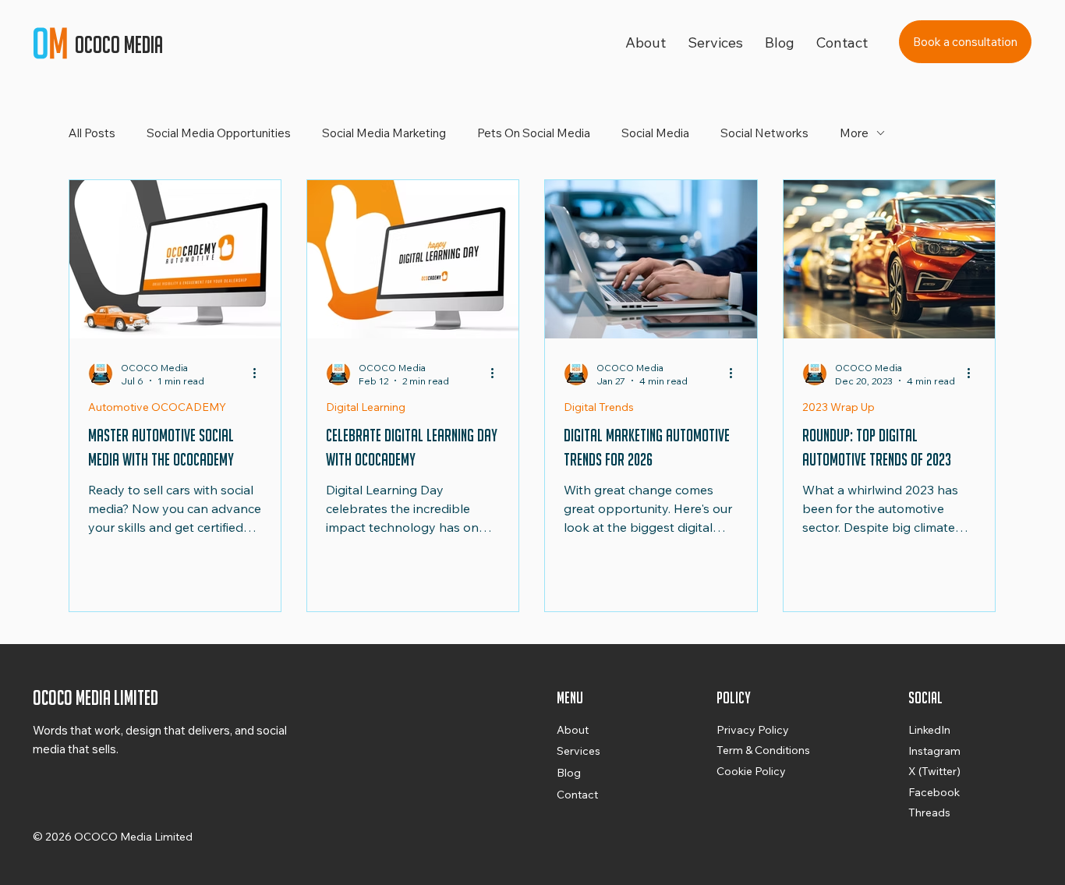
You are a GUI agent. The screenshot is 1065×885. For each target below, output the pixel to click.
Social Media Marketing (384, 133)
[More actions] (259, 373)
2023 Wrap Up (838, 407)
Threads (929, 812)
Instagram (934, 751)
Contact (577, 795)
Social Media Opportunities (219, 133)
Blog (569, 773)
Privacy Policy (752, 730)
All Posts (92, 133)
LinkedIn (929, 730)
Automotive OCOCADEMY (157, 407)
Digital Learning (365, 407)
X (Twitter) (934, 771)
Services (578, 751)
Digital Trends (599, 407)
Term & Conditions (763, 750)
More (854, 133)
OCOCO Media (121, 45)
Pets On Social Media (533, 133)
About (573, 730)
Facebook (934, 792)
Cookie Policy (751, 771)
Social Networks (764, 133)
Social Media (655, 133)
